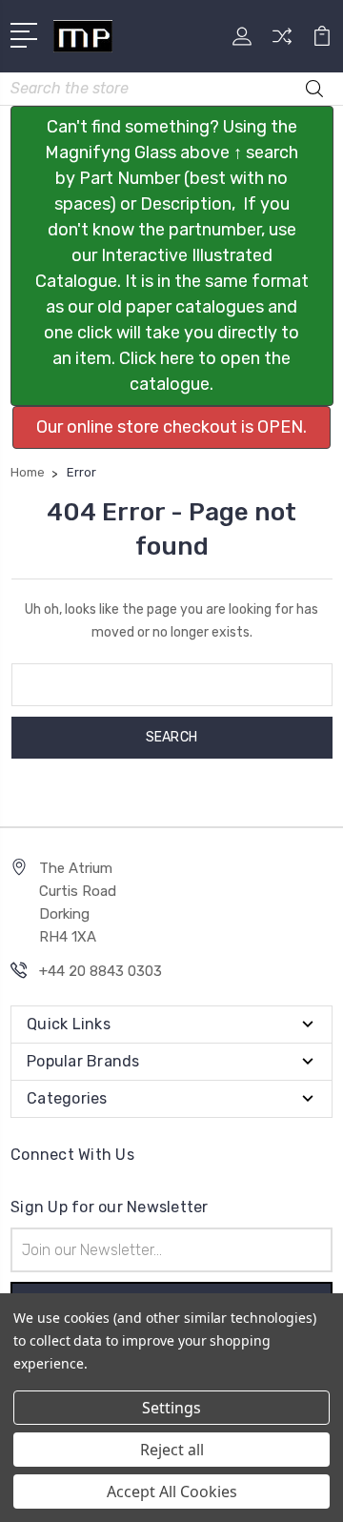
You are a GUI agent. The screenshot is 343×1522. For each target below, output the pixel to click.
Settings (171, 1407)
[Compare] (282, 42)
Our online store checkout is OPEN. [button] (171, 426)
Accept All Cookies (172, 1491)
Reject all (172, 1449)
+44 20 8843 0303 (100, 971)
